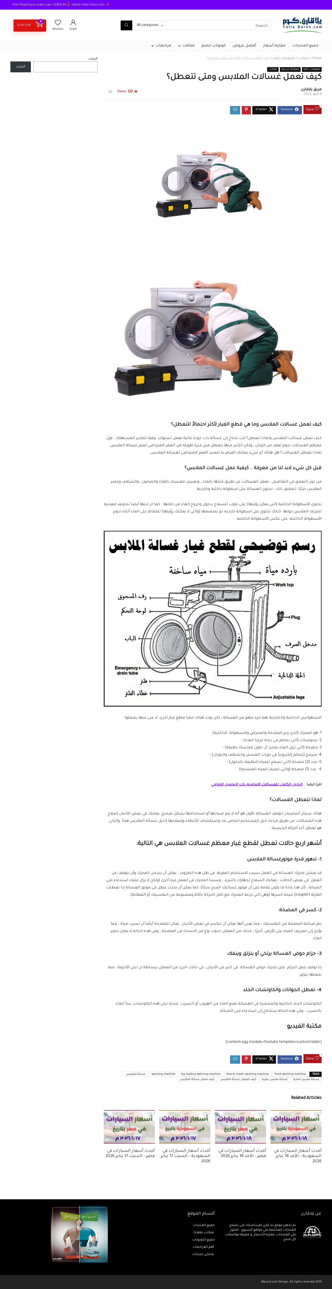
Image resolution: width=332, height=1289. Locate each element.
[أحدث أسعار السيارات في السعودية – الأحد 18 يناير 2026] (296, 1114)
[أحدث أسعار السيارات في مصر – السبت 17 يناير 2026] (129, 1114)
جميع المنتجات (305, 46)
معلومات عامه (284, 58)
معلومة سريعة (290, 69)
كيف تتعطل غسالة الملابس (238, 1079)
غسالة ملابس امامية (306, 1079)
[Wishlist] (58, 24)
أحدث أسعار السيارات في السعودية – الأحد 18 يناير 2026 (298, 1156)
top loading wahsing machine (201, 1074)
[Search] (126, 25)
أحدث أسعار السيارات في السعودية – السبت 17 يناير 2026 (185, 1156)
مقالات (188, 46)
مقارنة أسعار (274, 46)
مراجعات (163, 46)
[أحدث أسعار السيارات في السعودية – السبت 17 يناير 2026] (184, 1114)
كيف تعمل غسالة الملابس (197, 1079)
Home (317, 58)
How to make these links (88, 4)
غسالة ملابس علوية (275, 1079)
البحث (93, 59)
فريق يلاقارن (311, 90)
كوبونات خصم (214, 46)
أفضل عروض (244, 46)
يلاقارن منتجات (203, 1254)
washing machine (163, 1074)
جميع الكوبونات (203, 1240)
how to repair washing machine (247, 1074)
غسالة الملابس (136, 1074)
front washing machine (290, 1074)
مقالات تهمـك (204, 1233)
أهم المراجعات (204, 1247)
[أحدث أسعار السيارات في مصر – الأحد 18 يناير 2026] (240, 1114)
